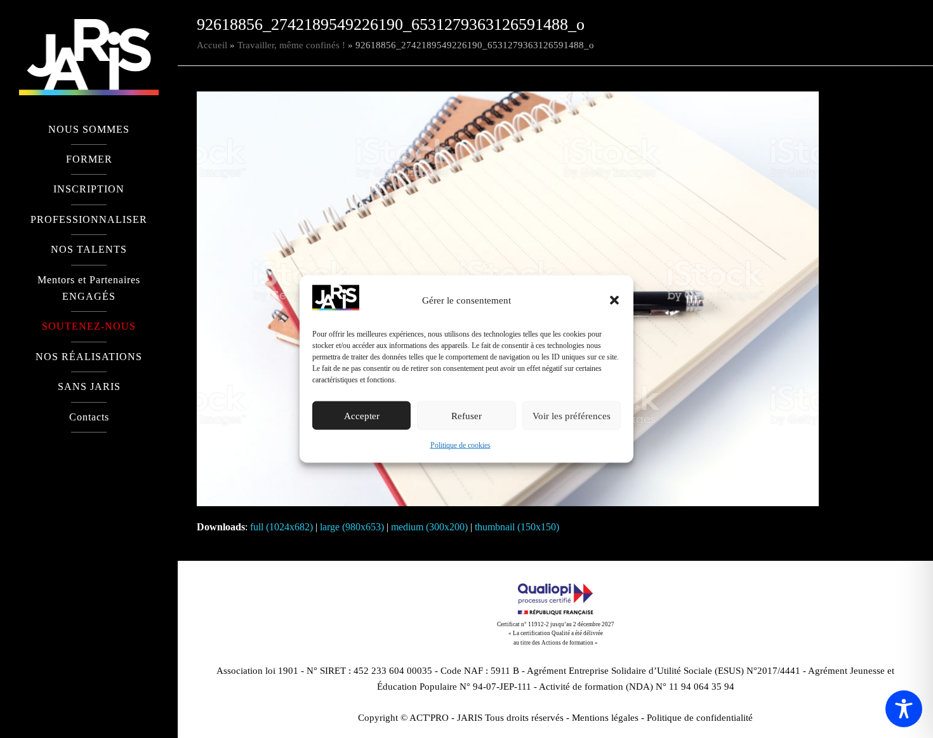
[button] (614, 300)
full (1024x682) (281, 526)
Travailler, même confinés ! (291, 45)
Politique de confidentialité (700, 718)
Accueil (212, 45)
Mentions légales (605, 718)
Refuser (466, 416)
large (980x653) (352, 526)
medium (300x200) (429, 526)
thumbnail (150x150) (517, 526)
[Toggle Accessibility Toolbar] (903, 708)
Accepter (362, 416)
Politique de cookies (460, 445)
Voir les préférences (572, 416)
